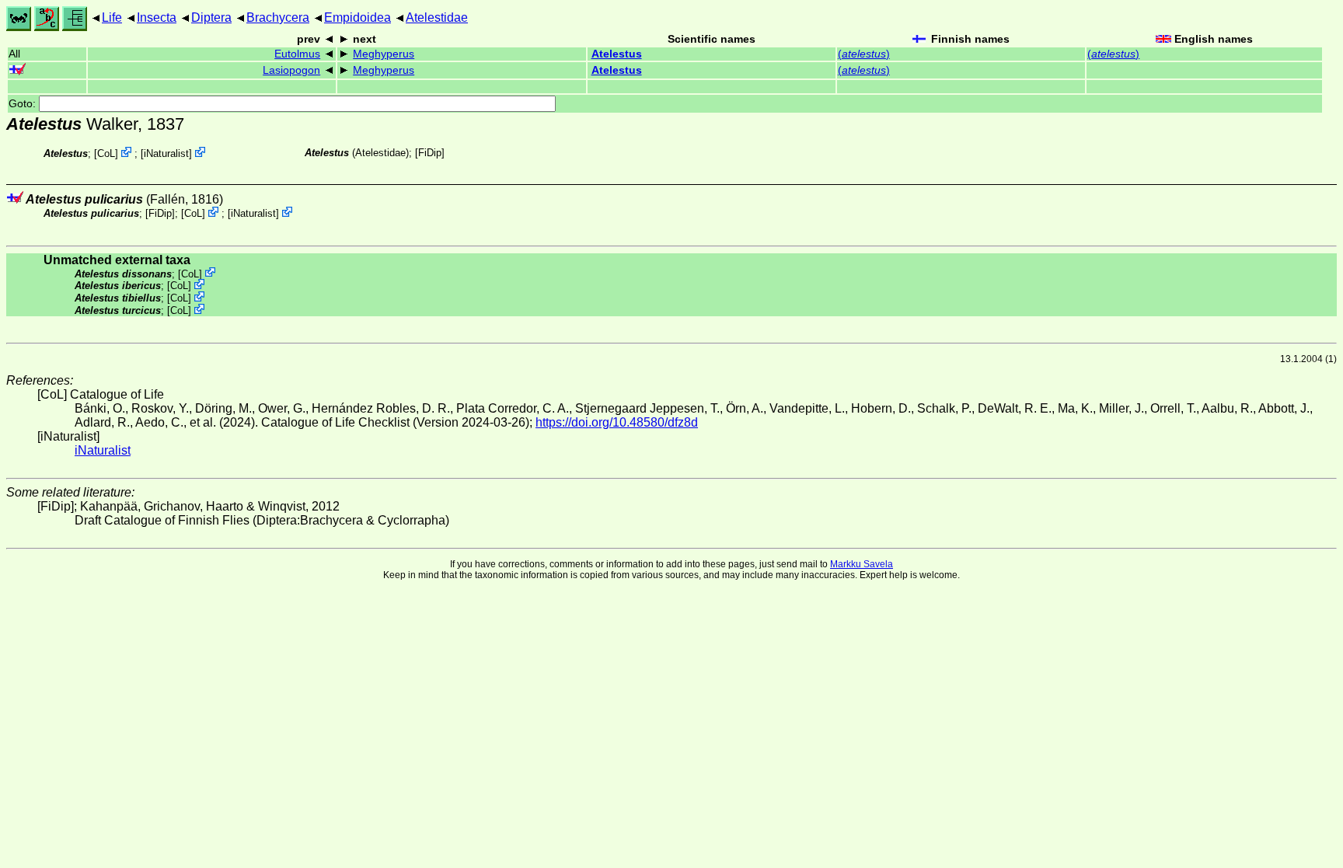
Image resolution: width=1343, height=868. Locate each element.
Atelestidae (437, 17)
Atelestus (616, 54)
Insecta (156, 17)
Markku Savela (861, 564)
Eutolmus (297, 54)
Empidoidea (357, 17)
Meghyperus (383, 54)
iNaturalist (166, 153)
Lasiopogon (291, 70)
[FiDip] (430, 153)
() (864, 54)
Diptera (211, 17)
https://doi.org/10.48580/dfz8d (616, 422)
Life (112, 17)
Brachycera (277, 17)
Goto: (24, 104)
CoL (106, 153)
